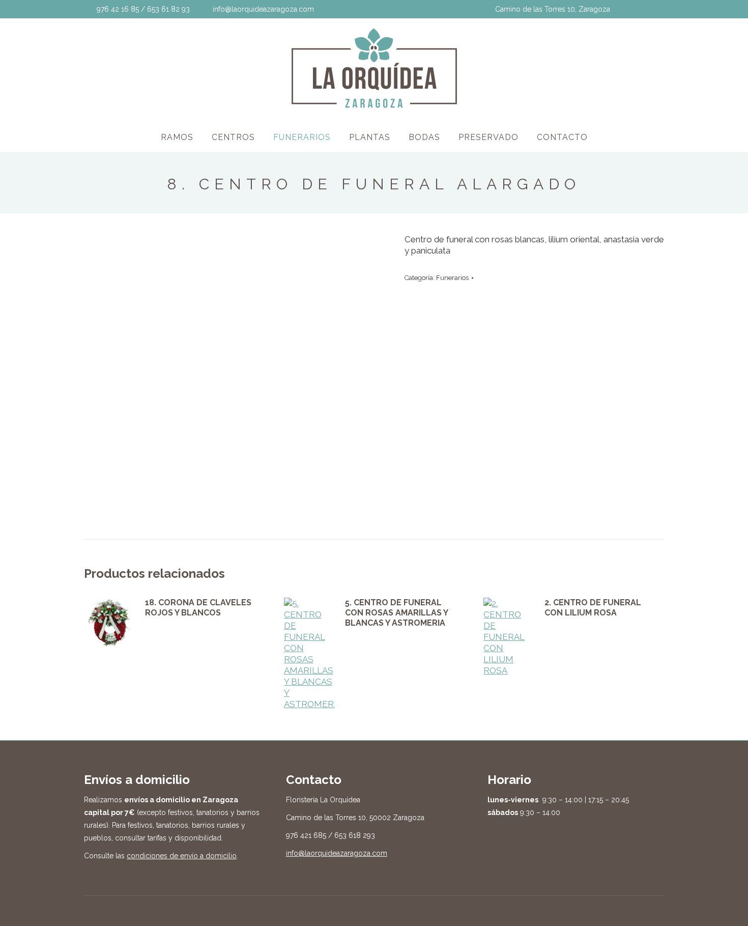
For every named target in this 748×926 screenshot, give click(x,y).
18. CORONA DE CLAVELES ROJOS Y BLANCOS (198, 608)
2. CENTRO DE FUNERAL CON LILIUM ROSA (592, 608)
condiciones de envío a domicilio (182, 856)
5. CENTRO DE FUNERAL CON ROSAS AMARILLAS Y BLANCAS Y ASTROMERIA (396, 613)
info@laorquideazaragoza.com (336, 853)
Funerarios (452, 278)
